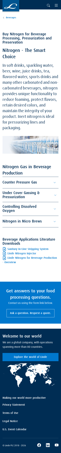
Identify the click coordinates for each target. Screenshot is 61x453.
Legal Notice (10, 421)
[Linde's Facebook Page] (39, 445)
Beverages (11, 18)
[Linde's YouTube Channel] (56, 445)
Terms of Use (10, 413)
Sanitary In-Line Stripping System (28, 249)
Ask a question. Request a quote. (30, 313)
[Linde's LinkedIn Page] (48, 445)
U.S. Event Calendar (14, 429)
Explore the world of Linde (30, 357)
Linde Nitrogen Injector (22, 253)
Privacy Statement (14, 404)
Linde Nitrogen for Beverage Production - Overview (30, 260)
